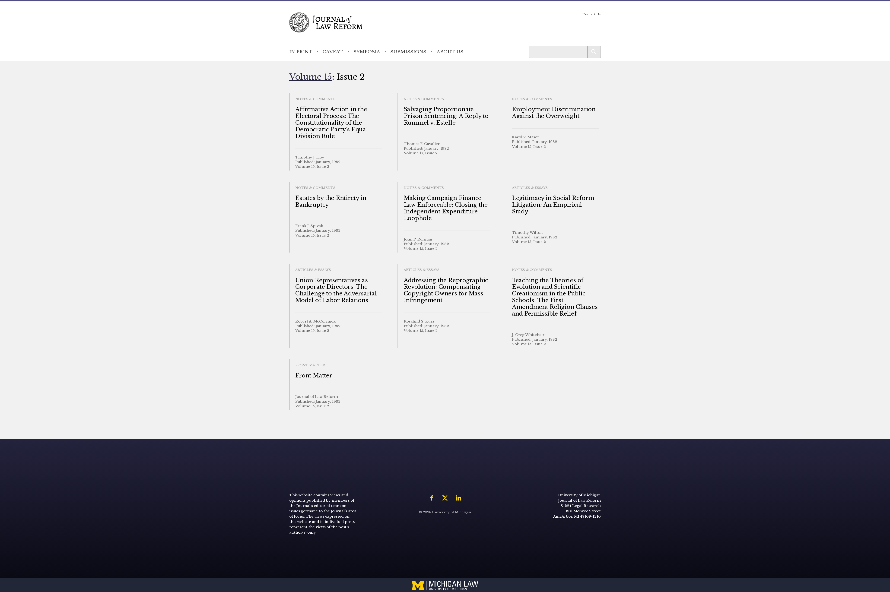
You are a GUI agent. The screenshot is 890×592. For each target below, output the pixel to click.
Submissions (408, 51)
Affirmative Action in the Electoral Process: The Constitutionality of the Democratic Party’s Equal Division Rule (331, 122)
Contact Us (591, 14)
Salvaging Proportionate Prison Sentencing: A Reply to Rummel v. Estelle (446, 116)
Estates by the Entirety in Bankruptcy (330, 201)
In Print (300, 51)
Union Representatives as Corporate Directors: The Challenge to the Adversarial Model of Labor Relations (336, 290)
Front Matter (313, 375)
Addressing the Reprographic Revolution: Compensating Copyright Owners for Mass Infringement (446, 290)
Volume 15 (310, 77)
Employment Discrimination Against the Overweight (554, 112)
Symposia (366, 51)
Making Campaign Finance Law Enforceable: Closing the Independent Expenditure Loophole (446, 208)
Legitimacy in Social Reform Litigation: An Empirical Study (553, 205)
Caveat (333, 51)
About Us (450, 51)
